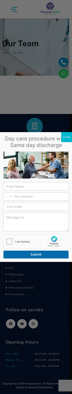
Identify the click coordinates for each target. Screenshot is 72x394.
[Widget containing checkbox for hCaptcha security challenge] (32, 241)
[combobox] (8, 196)
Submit (36, 254)
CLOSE (66, 137)
